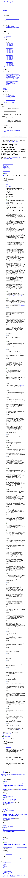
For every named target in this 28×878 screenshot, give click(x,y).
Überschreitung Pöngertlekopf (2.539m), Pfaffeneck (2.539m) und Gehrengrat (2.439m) (14, 785)
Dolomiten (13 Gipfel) (10, 76)
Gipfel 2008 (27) (9, 64)
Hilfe (4, 865)
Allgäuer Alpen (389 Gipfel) (11, 72)
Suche (4, 88)
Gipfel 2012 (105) (9, 59)
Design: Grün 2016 (7, 862)
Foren (4, 20)
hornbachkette (6, 165)
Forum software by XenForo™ (13, 875)
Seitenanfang (5, 867)
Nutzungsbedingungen (7, 871)
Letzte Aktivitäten (9, 17)
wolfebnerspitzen (6, 171)
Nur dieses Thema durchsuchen (14, 120)
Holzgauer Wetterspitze (18, 295)
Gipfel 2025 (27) (9, 44)
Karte (4, 85)
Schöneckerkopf (21, 305)
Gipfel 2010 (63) (9, 62)
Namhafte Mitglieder (10, 95)
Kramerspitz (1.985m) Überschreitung (13, 800)
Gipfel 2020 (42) (9, 50)
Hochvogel (22, 385)
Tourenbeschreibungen (16, 157)
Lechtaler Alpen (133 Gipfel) (12, 78)
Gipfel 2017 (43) (9, 53)
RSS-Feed (5, 869)
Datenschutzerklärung (7, 872)
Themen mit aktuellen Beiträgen (12, 19)
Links (4, 86)
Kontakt (4, 864)
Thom (3, 158)
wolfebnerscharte (6, 168)
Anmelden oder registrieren (8, 2)
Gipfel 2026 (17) (9, 43)
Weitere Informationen (13, 141)
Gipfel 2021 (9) (9, 49)
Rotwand (20, 729)
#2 (3, 771)
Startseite (5, 10)
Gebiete (4, 66)
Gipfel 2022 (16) (9, 48)
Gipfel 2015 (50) (9, 56)
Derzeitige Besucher (10, 97)
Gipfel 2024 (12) (9, 45)
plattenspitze (5, 166)
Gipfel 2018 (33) (9, 52)
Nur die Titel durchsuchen (13, 108)
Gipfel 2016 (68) (9, 55)
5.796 (7, 181)
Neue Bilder (8, 36)
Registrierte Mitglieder (10, 96)
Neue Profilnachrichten (10, 100)
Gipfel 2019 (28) (9, 51)
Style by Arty (6, 873)
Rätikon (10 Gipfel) (10, 82)
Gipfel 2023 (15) (9, 46)
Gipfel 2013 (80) (9, 58)
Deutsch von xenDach (8, 876)
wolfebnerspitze (6, 169)
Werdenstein (8, 747)
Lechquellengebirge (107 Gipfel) (12, 77)
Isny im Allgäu (9, 186)
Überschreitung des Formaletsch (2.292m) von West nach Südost (14, 830)
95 (6, 744)
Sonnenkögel (8, 295)
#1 (3, 735)
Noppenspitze (10, 387)
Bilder (4, 28)
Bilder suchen (8, 34)
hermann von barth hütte (8, 164)
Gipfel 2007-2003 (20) (10, 65)
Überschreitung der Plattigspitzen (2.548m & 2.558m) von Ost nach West (15, 815)
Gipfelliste (5, 37)
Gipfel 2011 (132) (9, 60)
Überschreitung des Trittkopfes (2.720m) (14, 844)
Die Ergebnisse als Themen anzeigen (18, 122)
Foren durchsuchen (10, 16)
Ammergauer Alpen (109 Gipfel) (12, 74)
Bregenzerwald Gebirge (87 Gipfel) (13, 75)
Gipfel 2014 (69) (9, 57)
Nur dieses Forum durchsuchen (14, 121)
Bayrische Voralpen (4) (10, 83)
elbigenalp (5, 162)
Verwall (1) (8, 84)
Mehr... (5, 131)
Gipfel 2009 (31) (9, 63)
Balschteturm (17, 304)
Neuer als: (4, 116)
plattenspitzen (6, 167)
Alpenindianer (7, 738)
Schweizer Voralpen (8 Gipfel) (12, 81)
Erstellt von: (4, 110)
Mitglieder (5, 89)
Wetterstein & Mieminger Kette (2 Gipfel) (14, 79)
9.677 (7, 184)
